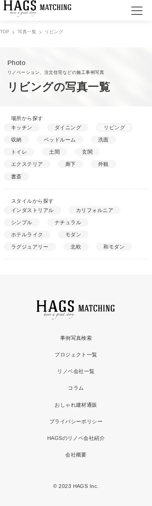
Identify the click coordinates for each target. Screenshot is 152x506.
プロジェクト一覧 (76, 355)
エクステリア (27, 164)
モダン (73, 234)
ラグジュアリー (29, 247)
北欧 (75, 247)
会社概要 (76, 455)
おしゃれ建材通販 (76, 405)
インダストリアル (32, 210)
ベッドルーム (60, 140)
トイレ (19, 152)
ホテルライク (27, 234)
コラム (76, 388)
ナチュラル (68, 222)
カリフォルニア (94, 210)
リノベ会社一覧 (75, 371)
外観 (103, 164)
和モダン (114, 247)
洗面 (103, 140)
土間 (54, 152)
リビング (114, 127)
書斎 (16, 177)
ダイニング (68, 127)
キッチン (21, 127)
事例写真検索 (76, 338)
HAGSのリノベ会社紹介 (76, 438)
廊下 (70, 164)
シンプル (21, 222)
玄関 (87, 152)
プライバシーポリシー (76, 421)
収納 (16, 140)
